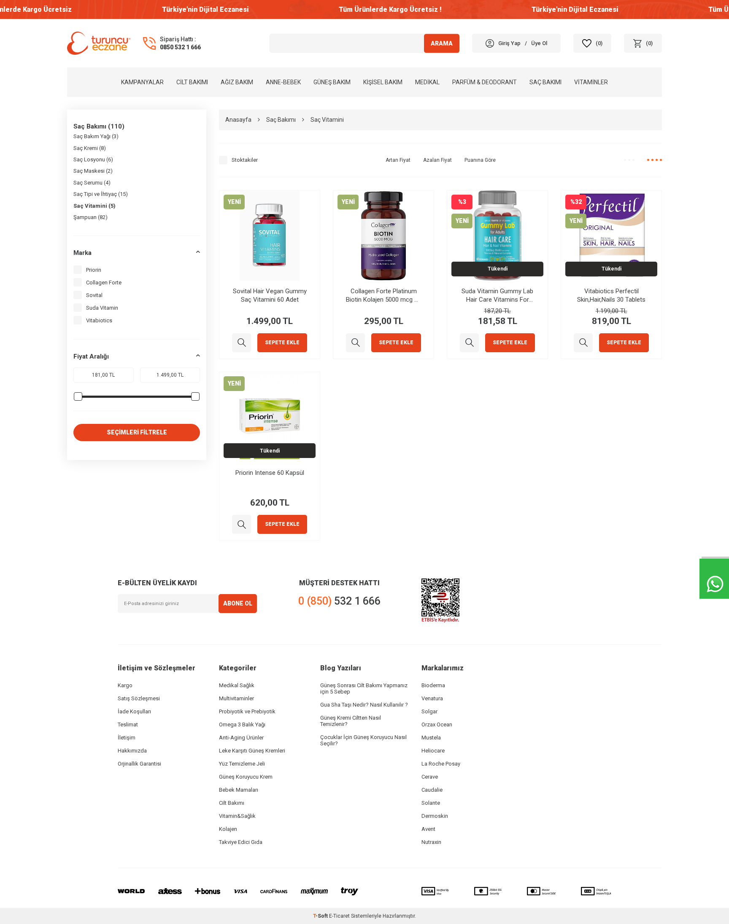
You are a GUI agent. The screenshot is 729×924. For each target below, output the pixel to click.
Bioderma (433, 685)
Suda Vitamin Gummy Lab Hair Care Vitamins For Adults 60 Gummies (497, 295)
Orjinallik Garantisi (139, 764)
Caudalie (432, 790)
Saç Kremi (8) (89, 148)
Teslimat (128, 724)
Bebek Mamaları (238, 790)
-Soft (321, 916)
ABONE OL (237, 603)
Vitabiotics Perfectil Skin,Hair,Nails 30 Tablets (611, 295)
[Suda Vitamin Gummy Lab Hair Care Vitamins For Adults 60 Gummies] (469, 342)
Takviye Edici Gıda (240, 842)
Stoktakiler (245, 160)
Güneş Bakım (332, 82)
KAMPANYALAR (142, 82)
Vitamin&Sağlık (237, 816)
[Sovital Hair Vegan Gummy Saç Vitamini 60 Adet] (241, 342)
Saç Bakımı (545, 82)
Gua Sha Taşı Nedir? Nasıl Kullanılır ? (364, 705)
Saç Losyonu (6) (93, 159)
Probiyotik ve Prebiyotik (247, 711)
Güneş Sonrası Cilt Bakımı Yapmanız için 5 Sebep (364, 688)
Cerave (429, 777)
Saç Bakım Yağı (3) (96, 136)
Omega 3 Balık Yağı (242, 724)
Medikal (427, 82)
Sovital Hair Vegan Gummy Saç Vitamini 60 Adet (270, 295)
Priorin (93, 270)
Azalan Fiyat (437, 160)
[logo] (98, 43)
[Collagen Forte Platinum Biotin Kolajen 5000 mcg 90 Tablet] (355, 342)
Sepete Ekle (282, 342)
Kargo (125, 685)
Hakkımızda (132, 750)
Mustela (431, 737)
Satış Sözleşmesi (139, 698)
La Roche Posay (440, 764)
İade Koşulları (134, 711)
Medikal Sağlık (236, 685)
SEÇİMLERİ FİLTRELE (137, 432)
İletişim (126, 737)
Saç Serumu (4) (92, 182)
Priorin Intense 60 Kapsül (269, 473)
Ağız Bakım (237, 82)
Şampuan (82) (90, 217)
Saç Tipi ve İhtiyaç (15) (100, 194)
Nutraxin (431, 842)
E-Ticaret (339, 916)
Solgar (429, 711)
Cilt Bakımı (192, 82)
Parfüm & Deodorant (484, 82)
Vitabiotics (99, 320)
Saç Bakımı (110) (98, 126)
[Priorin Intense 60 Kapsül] (241, 524)
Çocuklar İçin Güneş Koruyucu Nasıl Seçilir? (363, 740)
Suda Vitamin (102, 308)
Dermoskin (434, 816)
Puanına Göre (480, 160)
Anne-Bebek (283, 82)
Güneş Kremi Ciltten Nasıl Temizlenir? (350, 721)
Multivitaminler (236, 698)
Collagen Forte (104, 282)
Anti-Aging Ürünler (241, 737)
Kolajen (228, 829)
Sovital (94, 295)
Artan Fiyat (398, 160)
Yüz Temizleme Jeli (242, 764)
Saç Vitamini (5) (94, 206)
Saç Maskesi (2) (93, 171)
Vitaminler (591, 82)
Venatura (432, 698)
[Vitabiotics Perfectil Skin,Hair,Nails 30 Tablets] (583, 342)
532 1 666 (339, 601)
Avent (428, 829)
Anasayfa (238, 119)
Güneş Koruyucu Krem (246, 777)
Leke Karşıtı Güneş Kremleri (252, 750)
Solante (430, 803)
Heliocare (433, 750)
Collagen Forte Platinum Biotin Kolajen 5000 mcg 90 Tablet (383, 295)
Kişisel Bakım (382, 82)
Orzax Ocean (436, 724)
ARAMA (442, 43)
